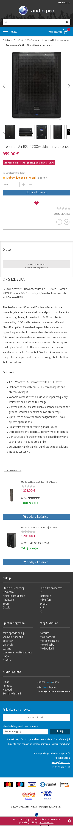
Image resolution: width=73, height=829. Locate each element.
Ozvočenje (9, 592)
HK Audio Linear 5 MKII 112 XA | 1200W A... (39, 527)
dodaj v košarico (36, 192)
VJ (41, 611)
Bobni (6, 603)
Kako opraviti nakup (14, 633)
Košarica (44, 633)
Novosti (7, 689)
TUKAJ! (50, 163)
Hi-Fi (42, 607)
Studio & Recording (13, 588)
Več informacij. (47, 822)
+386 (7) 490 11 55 (61, 762)
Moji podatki (47, 648)
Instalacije (45, 596)
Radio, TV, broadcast (51, 588)
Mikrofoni (45, 599)
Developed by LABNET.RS (50, 807)
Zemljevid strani (12, 693)
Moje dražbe (47, 644)
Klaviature (8, 599)
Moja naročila (47, 637)
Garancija (8, 644)
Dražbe (7, 660)
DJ (41, 592)
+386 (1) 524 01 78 (61, 767)
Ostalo (6, 607)
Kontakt (7, 685)
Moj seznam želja (49, 640)
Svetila (43, 603)
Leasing (7, 648)
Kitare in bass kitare (14, 596)
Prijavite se (64, 2)
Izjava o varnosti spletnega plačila (17, 654)
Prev (4, 86)
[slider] (63, 208)
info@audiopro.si (41, 744)
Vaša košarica (58, 31)
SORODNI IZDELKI (12, 470)
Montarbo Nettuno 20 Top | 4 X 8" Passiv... (39, 482)
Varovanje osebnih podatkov (13, 639)
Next (69, 86)
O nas (6, 682)
